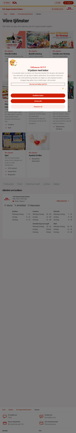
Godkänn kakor (38, 95)
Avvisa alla (38, 101)
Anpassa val (38, 107)
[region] (38, 84)
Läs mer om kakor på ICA (38, 84)
